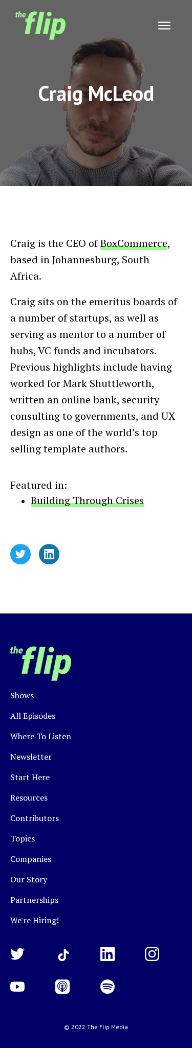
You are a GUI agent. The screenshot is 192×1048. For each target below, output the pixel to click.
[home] (38, 25)
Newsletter (31, 756)
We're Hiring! (34, 920)
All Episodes (32, 715)
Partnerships (34, 899)
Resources (29, 797)
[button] (164, 25)
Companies (30, 858)
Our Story (28, 879)
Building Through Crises (87, 500)
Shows (22, 695)
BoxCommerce (133, 243)
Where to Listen (40, 736)
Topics (22, 838)
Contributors (34, 818)
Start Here (30, 777)
